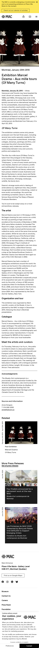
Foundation (6, 609)
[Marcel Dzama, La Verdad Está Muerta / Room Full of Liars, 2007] (19, 43)
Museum (5, 591)
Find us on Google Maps (13, 575)
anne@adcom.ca (8, 410)
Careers (5, 600)
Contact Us (6, 596)
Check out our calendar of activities (16, 10)
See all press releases (10, 466)
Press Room (6, 605)
